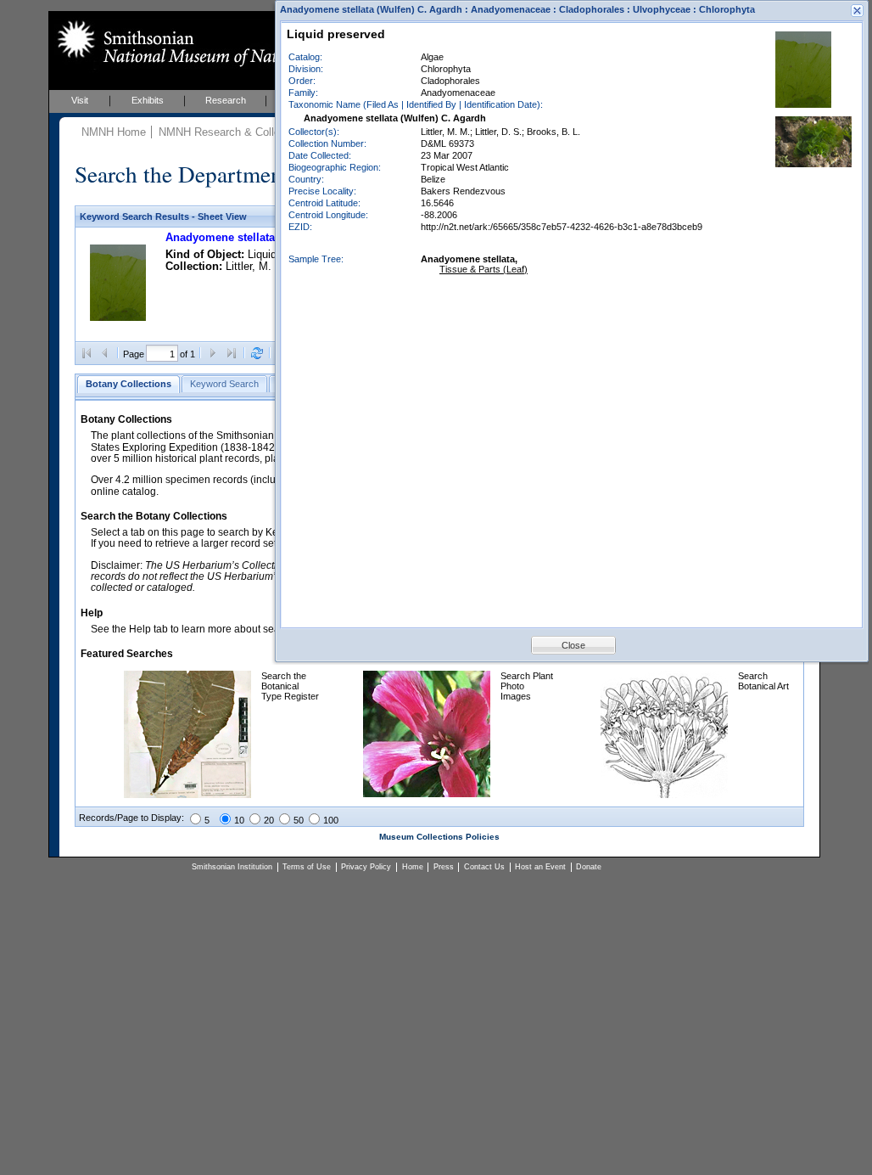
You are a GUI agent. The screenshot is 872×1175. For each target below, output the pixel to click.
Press (443, 867)
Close (573, 645)
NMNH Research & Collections (234, 132)
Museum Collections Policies (439, 836)
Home (412, 867)
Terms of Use (306, 867)
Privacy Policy (366, 867)
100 (330, 820)
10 (239, 820)
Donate (588, 867)
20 (269, 820)
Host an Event (540, 867)
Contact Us (484, 867)
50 (298, 820)
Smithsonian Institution (232, 867)
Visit (79, 100)
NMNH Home (113, 132)
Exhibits (147, 100)
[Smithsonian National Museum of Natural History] (205, 43)
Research (225, 100)
